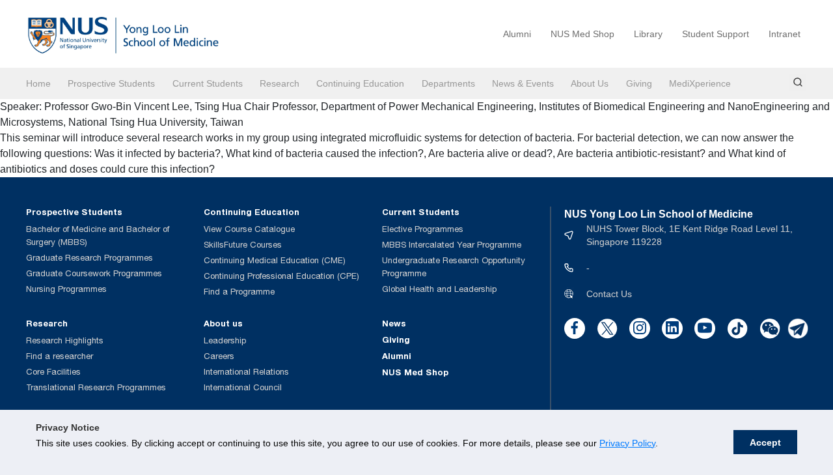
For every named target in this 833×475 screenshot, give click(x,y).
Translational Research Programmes (96, 387)
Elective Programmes (422, 229)
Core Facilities (53, 372)
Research (279, 83)
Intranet (784, 34)
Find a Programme (239, 291)
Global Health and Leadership (439, 289)
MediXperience (700, 83)
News (394, 323)
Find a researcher (59, 356)
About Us (589, 83)
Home (38, 83)
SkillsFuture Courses (243, 245)
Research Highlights (64, 340)
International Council (243, 387)
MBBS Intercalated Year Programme (451, 245)
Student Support (715, 34)
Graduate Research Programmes (89, 258)
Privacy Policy (627, 443)
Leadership (225, 340)
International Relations (246, 372)
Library (648, 34)
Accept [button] (765, 442)
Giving (639, 83)
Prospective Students (111, 83)
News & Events (523, 83)
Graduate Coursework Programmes (94, 273)
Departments (448, 83)
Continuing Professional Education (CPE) (281, 276)
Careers (219, 356)
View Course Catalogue (249, 229)
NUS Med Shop (582, 34)
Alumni (517, 34)
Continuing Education (360, 83)
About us (223, 323)
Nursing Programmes (66, 289)
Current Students (207, 83)
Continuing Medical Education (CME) (275, 260)
